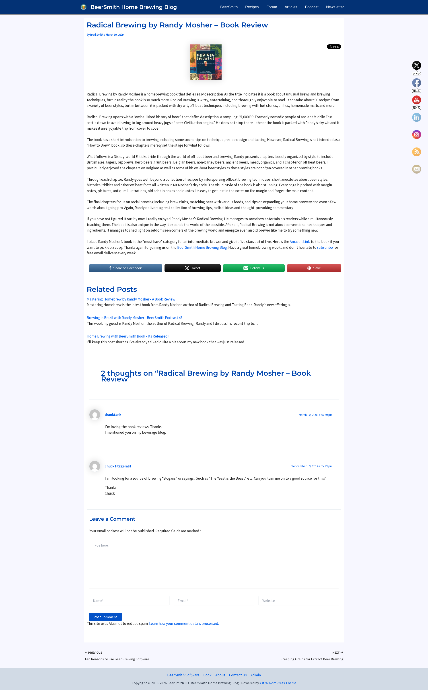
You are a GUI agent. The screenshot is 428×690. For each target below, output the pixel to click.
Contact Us (238, 675)
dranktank (113, 414)
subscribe (325, 247)
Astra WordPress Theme (277, 683)
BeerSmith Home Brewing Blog (134, 7)
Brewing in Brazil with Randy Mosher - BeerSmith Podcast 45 (134, 317)
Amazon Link (300, 241)
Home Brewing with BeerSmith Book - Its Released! (128, 336)
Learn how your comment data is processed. (184, 623)
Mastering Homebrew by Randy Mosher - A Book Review (131, 299)
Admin (256, 675)
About (220, 675)
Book (207, 675)
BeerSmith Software (183, 675)
